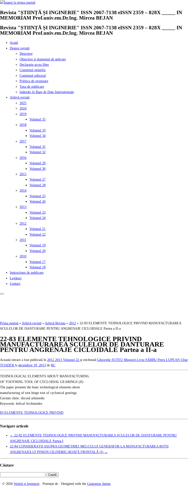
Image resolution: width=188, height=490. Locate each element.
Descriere (26, 53)
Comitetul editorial (33, 75)
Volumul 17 (37, 262)
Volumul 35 (37, 119)
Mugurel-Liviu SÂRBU (141, 360)
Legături (16, 278)
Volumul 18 (37, 267)
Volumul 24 (37, 218)
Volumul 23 (37, 212)
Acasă (14, 42)
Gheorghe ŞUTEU (110, 360)
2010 (23, 256)
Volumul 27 (37, 179)
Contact (15, 283)
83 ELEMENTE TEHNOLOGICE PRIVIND (31, 412)
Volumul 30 (37, 169)
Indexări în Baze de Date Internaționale (47, 92)
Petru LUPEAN (169, 360)
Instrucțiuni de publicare (27, 272)
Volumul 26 (37, 201)
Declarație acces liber (34, 64)
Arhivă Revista (55, 323)
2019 (23, 114)
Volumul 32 (37, 152)
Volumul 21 (37, 229)
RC (53, 365)
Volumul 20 (37, 251)
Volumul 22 (37, 234)
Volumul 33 (37, 130)
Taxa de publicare (32, 86)
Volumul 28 (37, 185)
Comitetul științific (33, 70)
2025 (23, 103)
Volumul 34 (37, 136)
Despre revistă (19, 48)
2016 (23, 158)
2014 (23, 190)
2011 (23, 240)
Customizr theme (99, 484)
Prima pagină (9, 323)
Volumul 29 (37, 163)
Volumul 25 (37, 196)
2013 (23, 207)
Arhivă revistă (19, 97)
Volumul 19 (37, 245)
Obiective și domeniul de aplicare (43, 59)
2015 (23, 174)
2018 (23, 125)
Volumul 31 (37, 147)
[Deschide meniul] (2, 293)
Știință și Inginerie (26, 484)
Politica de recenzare (34, 81)
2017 (23, 141)
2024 (23, 108)
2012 (23, 223)
